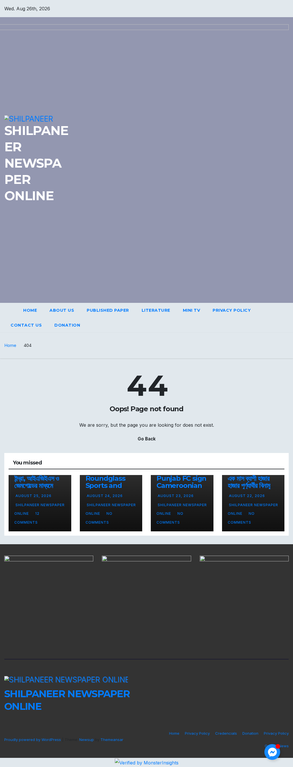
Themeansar (111, 739)
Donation (67, 325)
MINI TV (191, 310)
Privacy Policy (232, 310)
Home (30, 310)
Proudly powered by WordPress (33, 739)
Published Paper (108, 310)
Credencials (226, 733)
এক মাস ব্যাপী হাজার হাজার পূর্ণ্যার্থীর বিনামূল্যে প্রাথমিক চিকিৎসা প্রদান (253, 485)
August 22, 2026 (247, 496)
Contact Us (26, 325)
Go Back (147, 439)
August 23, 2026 (176, 496)
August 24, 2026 (105, 496)
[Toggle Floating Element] (272, 752)
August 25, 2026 (33, 496)
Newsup (86, 739)
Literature (156, 310)
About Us (62, 310)
